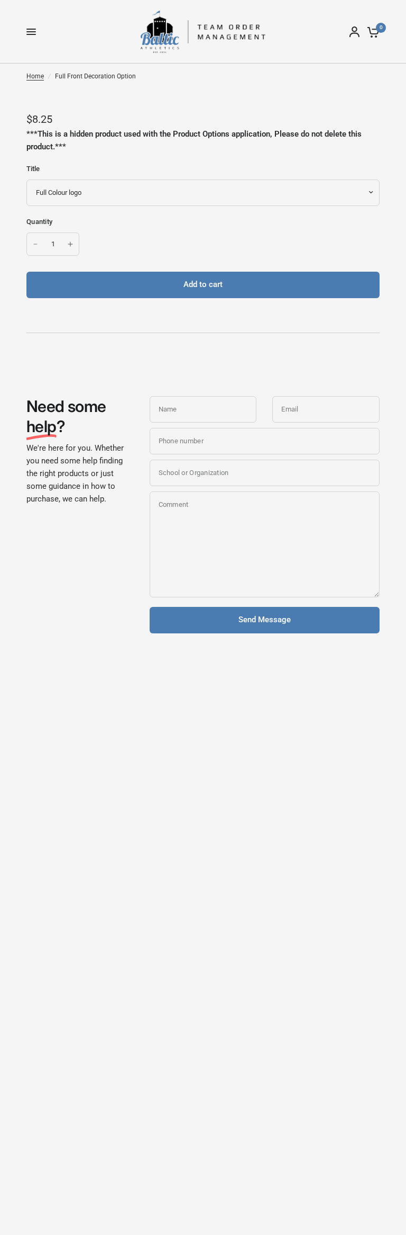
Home (35, 76)
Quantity (39, 222)
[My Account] (354, 32)
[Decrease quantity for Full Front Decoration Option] (35, 244)
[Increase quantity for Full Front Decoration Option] (70, 244)
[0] (371, 32)
